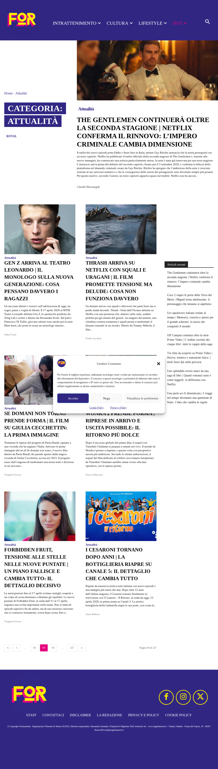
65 (53, 647)
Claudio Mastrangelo (88, 186)
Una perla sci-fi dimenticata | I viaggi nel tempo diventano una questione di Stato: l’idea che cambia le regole (189, 398)
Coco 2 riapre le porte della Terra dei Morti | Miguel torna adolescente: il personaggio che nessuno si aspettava (189, 299)
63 (34, 647)
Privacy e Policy (118, 407)
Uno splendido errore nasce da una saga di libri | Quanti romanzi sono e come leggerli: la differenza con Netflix (189, 377)
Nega (106, 398)
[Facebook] (166, 697)
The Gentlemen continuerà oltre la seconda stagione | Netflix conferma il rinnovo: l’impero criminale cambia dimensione (143, 132)
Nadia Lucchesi (93, 338)
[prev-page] (7, 647)
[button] (158, 364)
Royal (11, 136)
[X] (200, 697)
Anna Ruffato (93, 614)
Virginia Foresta (12, 474)
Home (8, 93)
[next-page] (81, 647)
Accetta (73, 398)
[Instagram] (183, 697)
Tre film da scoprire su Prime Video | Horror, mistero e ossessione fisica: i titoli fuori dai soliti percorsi (189, 358)
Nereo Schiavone (94, 474)
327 (72, 647)
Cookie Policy (96, 407)
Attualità (86, 108)
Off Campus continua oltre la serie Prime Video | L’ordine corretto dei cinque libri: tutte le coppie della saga (189, 340)
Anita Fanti (10, 334)
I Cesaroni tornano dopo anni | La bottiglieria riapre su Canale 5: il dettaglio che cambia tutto (119, 564)
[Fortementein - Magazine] (21, 20)
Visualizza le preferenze (142, 398)
